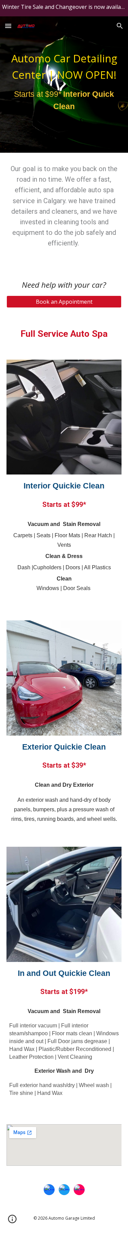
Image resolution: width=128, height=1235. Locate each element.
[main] (64, 84)
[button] (8, 25)
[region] (64, 8)
